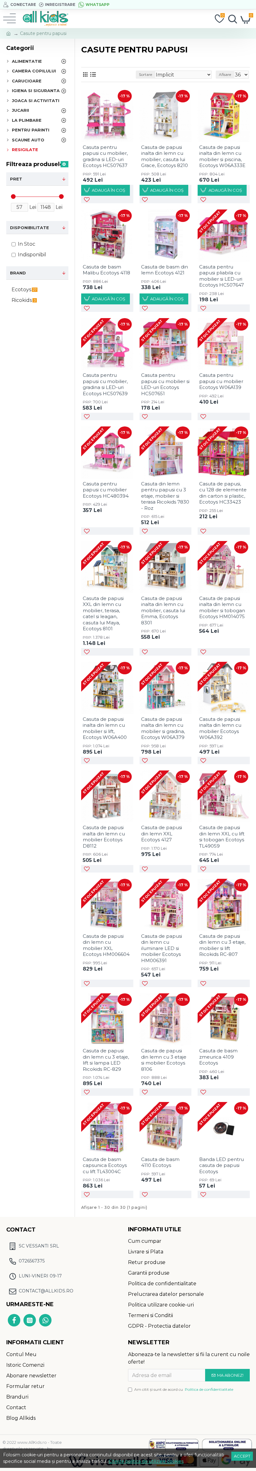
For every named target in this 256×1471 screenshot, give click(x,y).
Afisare (225, 74)
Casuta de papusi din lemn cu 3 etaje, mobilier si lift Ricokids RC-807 (222, 945)
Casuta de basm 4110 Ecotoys (160, 1162)
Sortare (145, 74)
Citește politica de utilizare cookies (146, 1461)
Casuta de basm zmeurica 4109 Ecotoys (218, 1057)
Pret (16, 178)
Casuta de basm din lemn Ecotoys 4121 (164, 270)
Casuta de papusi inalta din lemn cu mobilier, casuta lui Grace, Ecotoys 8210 (164, 156)
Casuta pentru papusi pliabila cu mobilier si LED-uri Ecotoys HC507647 (221, 276)
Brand (18, 272)
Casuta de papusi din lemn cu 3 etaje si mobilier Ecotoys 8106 (163, 1060)
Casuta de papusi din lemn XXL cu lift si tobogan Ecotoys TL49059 (221, 836)
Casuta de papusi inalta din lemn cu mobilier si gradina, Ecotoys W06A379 (163, 728)
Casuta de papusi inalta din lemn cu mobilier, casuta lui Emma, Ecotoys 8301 (163, 610)
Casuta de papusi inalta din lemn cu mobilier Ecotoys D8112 (104, 836)
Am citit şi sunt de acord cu (183, 1389)
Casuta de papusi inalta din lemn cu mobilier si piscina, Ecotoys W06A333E (222, 156)
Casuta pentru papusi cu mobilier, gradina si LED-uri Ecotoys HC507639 (105, 384)
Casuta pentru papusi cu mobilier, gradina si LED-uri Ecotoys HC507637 (105, 156)
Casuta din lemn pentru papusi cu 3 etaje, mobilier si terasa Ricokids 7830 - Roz (165, 496)
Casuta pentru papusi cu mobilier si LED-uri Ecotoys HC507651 (165, 384)
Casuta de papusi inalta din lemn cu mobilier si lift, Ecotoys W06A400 (105, 728)
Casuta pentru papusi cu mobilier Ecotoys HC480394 (106, 490)
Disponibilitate (29, 227)
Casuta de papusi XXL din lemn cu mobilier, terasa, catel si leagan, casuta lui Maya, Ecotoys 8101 (103, 613)
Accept (242, 1456)
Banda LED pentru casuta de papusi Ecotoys (221, 1165)
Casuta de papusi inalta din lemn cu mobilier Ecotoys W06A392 (220, 728)
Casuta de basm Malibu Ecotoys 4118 (106, 270)
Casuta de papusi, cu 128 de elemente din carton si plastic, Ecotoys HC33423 (223, 493)
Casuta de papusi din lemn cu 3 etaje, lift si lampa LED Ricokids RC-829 (106, 1060)
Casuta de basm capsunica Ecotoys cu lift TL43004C (105, 1165)
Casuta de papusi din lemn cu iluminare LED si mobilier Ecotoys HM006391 (161, 948)
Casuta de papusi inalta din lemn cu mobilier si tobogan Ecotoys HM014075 (222, 607)
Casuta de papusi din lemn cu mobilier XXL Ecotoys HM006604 (106, 945)
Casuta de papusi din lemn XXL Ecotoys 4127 (161, 833)
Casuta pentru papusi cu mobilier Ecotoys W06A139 (221, 381)
